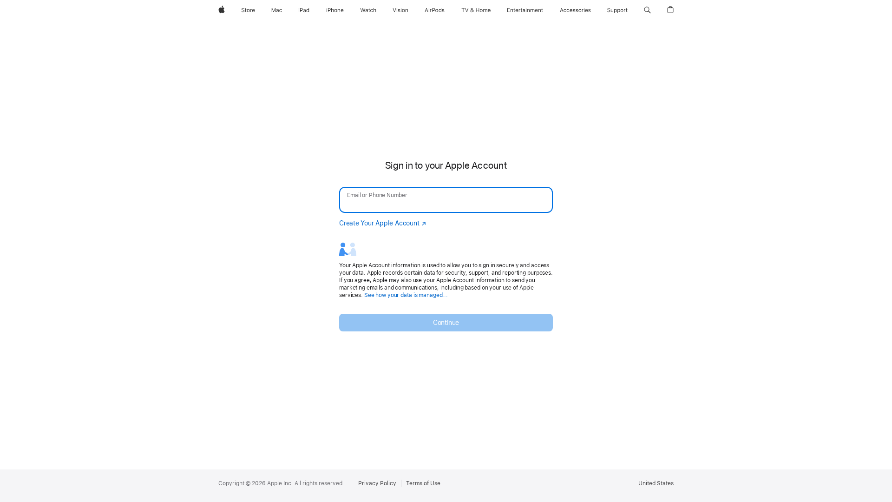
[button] (647, 10)
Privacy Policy (377, 483)
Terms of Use (423, 483)
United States (656, 483)
